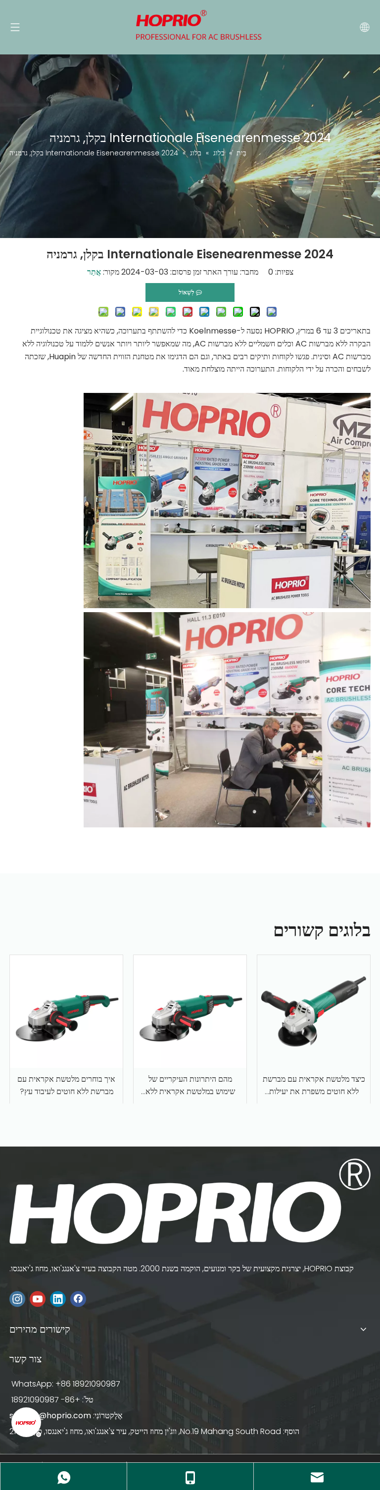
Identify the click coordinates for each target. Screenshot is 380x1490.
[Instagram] (17, 1299)
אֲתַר (94, 272)
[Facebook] (78, 1299)
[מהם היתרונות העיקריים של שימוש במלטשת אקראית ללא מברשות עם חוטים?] (190, 1011)
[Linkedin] (58, 1299)
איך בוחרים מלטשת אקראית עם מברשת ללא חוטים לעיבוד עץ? (66, 1085)
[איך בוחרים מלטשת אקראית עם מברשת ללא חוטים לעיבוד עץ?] (66, 1011)
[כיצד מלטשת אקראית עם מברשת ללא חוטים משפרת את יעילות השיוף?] (313, 1011)
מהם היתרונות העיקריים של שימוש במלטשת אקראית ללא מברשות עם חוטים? (190, 1085)
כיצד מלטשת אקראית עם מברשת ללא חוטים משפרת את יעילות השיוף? (314, 1085)
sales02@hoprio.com (50, 1415)
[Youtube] (38, 1299)
